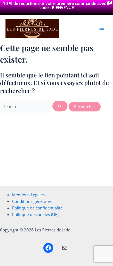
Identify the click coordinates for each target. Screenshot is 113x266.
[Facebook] (48, 248)
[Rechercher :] (34, 106)
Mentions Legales (28, 194)
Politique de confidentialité (37, 208)
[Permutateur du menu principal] (102, 28)
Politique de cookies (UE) (35, 214)
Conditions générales (32, 201)
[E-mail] (65, 248)
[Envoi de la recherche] (59, 106)
